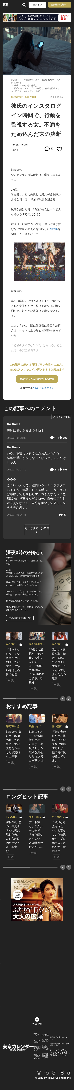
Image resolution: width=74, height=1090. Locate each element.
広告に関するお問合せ (37, 1048)
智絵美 (54, 229)
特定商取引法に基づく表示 (45, 1055)
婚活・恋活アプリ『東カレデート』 (59, 1044)
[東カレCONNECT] (37, 17)
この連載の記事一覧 (20, 618)
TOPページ (36, 1035)
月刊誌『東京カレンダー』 (58, 1038)
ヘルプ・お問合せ (37, 1041)
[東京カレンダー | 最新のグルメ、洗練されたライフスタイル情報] (5, 4)
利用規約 (45, 1035)
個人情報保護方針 (45, 1040)
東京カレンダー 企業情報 (37, 1056)
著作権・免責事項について (45, 1047)
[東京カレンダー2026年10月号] (37, 899)
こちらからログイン (43, 388)
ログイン (37, 4)
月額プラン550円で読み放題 (37, 379)
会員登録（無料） (60, 4)
